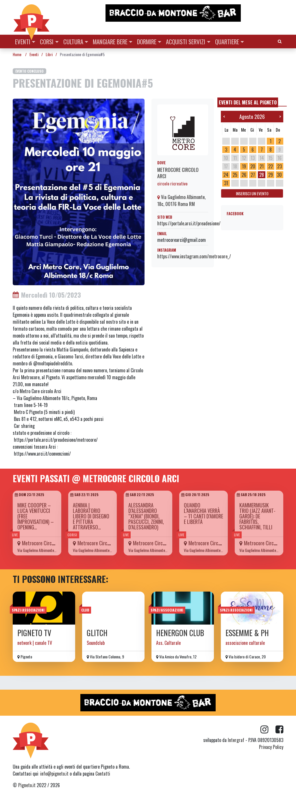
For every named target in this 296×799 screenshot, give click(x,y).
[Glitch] (113, 608)
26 (244, 174)
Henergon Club (180, 632)
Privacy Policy (271, 746)
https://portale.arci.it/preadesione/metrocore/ (199, 223)
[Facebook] (279, 730)
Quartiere (227, 41)
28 (261, 174)
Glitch (97, 632)
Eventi (22, 41)
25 (235, 174)
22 (270, 166)
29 (270, 174)
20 (252, 166)
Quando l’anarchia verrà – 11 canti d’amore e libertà (203, 513)
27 (253, 174)
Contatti (102, 773)
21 (262, 166)
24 (225, 174)
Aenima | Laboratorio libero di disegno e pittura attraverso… (91, 516)
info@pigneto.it (54, 773)
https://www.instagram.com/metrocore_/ (194, 256)
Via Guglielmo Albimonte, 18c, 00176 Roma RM (181, 200)
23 (279, 166)
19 (244, 166)
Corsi (46, 41)
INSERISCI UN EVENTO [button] (252, 193)
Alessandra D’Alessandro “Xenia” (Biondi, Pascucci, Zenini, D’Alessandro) (146, 516)
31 (226, 183)
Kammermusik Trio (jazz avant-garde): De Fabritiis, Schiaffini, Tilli (257, 516)
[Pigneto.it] (31, 17)
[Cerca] (279, 41)
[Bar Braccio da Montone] (194, 13)
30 (279, 174)
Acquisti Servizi (185, 41)
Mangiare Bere (110, 41)
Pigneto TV (34, 632)
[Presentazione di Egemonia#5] (79, 191)
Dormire (146, 41)
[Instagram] (267, 730)
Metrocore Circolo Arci (178, 172)
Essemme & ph (247, 632)
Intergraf (236, 740)
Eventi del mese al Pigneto (248, 102)
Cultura (73, 41)
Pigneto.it (27, 785)
